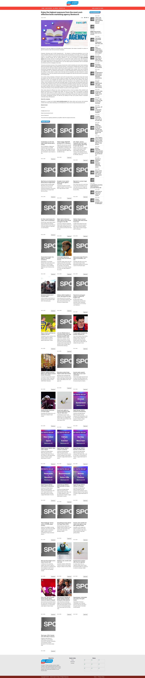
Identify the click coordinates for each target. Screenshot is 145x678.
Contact (72, 663)
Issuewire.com (60, 53)
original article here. (71, 117)
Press (72, 660)
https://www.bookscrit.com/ (79, 102)
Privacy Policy (101, 676)
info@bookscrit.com (45, 110)
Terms (95, 676)
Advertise (72, 661)
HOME (43, 8)
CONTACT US (62, 8)
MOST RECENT (48, 8)
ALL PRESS (55, 8)
